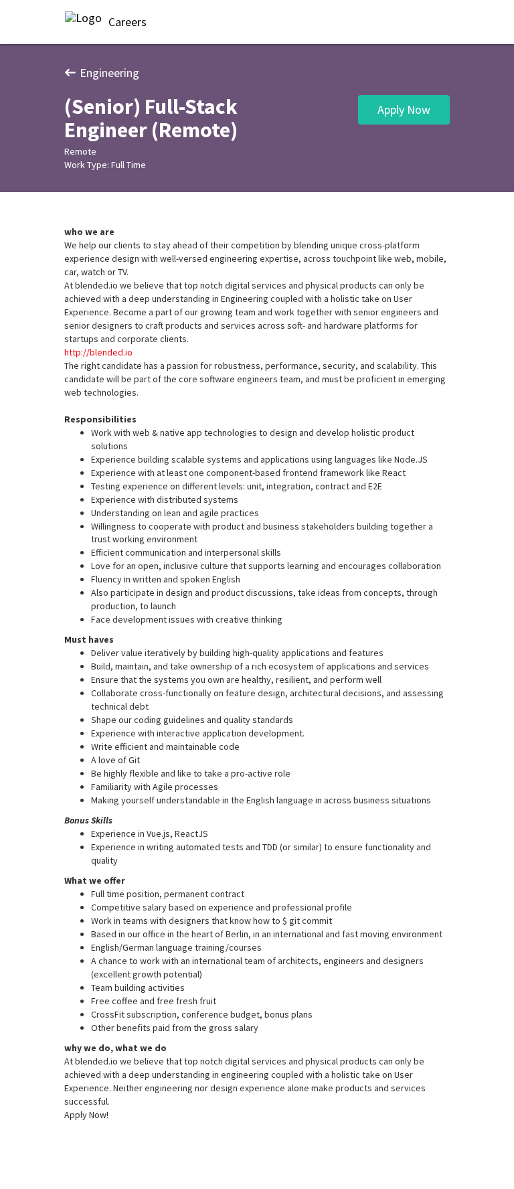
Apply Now (403, 109)
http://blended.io (98, 352)
